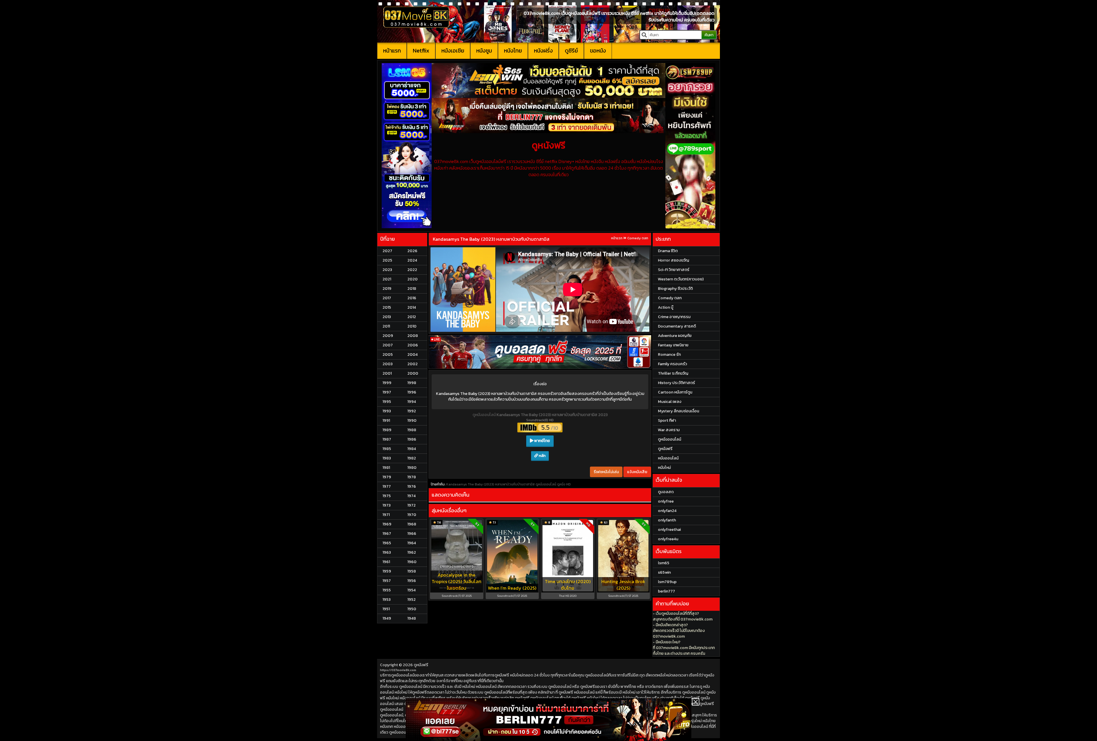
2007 (388, 345)
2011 (386, 326)
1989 (387, 430)
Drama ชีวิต (668, 251)
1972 (411, 505)
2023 (387, 270)
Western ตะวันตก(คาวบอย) (681, 279)
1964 (411, 543)
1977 (387, 486)
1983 (387, 458)
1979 (387, 477)
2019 (387, 289)
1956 (411, 581)
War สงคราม (669, 430)
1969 (387, 524)
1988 (411, 430)
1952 (411, 600)
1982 (411, 458)
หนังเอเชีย (452, 50)
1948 (411, 618)
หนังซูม (484, 50)
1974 (411, 496)
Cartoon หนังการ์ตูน (675, 392)
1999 (387, 383)
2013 (387, 317)
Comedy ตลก (637, 238)
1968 (411, 524)
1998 (411, 383)
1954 (411, 590)
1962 (411, 552)
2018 (411, 289)
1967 (387, 534)
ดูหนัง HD (564, 484)
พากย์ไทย (541, 441)
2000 (412, 373)
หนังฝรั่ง (543, 50)
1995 (387, 402)
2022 (412, 270)
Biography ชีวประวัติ (675, 289)
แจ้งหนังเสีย (637, 472)
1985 (387, 449)
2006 (412, 345)
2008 (412, 336)
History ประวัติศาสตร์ (676, 383)
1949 (387, 618)
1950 (411, 609)
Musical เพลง (669, 402)
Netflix (421, 50)
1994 (411, 402)
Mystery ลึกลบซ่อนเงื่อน (678, 411)
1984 (411, 449)
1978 (411, 477)
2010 (412, 326)
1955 (387, 590)
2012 (411, 317)
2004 (412, 355)
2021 (387, 279)
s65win (664, 572)
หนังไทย (513, 50)
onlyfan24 (667, 511)
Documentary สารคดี (677, 326)
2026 (412, 251)
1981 (386, 468)
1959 (387, 571)
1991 (386, 420)
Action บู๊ (665, 307)
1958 (411, 571)
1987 (387, 439)
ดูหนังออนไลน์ (485, 415)
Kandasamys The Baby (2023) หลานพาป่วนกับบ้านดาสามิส (491, 239)
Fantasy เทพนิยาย (673, 345)
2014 (411, 307)
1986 (411, 439)
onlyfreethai (669, 530)
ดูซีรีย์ (571, 50)
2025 (387, 260)
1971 (386, 515)
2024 (412, 260)
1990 (412, 420)
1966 (411, 534)
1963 (387, 552)
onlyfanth (667, 520)
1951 (386, 609)
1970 (411, 515)
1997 (387, 392)
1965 (387, 543)
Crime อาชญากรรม (674, 317)
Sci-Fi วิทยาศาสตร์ (673, 270)
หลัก (542, 455)
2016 (411, 298)
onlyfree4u (668, 539)
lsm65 (663, 563)
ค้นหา (708, 35)
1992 (411, 411)
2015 (387, 307)
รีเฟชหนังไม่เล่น (606, 472)
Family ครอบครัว (672, 364)
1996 (411, 392)
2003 (388, 364)
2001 (387, 373)
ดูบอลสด (666, 492)
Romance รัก (669, 355)
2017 (387, 298)
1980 (412, 468)
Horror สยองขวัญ (673, 260)
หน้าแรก (392, 50)
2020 (412, 279)
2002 (412, 364)
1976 (411, 486)
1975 (387, 496)
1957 (387, 581)
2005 (388, 355)
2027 (387, 251)
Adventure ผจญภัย (675, 336)
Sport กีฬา (667, 420)
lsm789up (667, 582)
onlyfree (666, 501)
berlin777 (666, 591)
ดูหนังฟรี (421, 665)
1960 (412, 562)
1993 (387, 411)
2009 (388, 336)
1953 (387, 600)
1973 (387, 505)
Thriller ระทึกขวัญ (673, 373)
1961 (386, 562)
